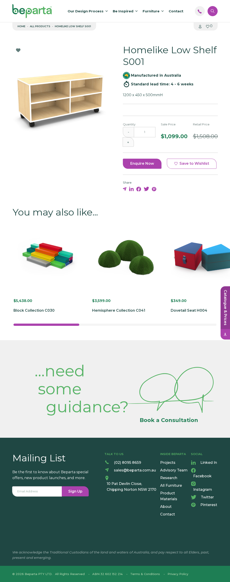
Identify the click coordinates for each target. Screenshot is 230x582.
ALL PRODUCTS (40, 26)
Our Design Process (86, 11)
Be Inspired (123, 11)
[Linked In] (132, 189)
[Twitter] (147, 189)
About (166, 506)
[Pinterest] (154, 189)
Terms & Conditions (145, 574)
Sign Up (75, 491)
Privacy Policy (178, 574)
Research (168, 478)
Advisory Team (174, 470)
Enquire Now (142, 163)
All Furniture (171, 485)
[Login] (200, 26)
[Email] (125, 189)
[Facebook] (139, 189)
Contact (176, 11)
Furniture (151, 11)
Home (21, 26)
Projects (167, 462)
